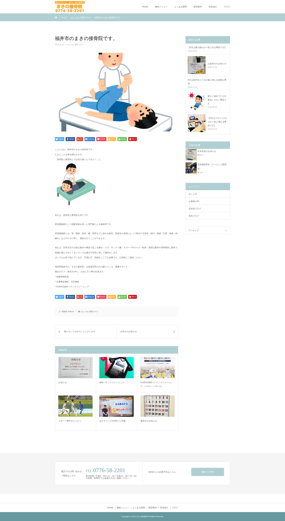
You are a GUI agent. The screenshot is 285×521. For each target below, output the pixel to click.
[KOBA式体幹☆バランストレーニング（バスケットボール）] (157, 367)
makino (71, 311)
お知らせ (62, 382)
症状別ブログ (195, 208)
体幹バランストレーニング (111, 382)
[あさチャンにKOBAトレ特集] (116, 406)
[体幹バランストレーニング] (116, 367)
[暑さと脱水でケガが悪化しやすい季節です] (197, 101)
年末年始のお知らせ (206, 151)
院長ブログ (79, 45)
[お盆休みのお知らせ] (197, 65)
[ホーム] (56, 17)
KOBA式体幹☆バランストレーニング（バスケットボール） (156, 384)
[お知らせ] (75, 367)
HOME (145, 6)
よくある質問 (180, 6)
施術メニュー (161, 6)
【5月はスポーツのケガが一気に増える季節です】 (218, 122)
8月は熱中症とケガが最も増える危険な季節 (207, 82)
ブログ (227, 6)
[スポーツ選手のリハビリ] (75, 406)
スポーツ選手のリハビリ (69, 421)
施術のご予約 (207, 472)
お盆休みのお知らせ (217, 63)
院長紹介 (213, 6)
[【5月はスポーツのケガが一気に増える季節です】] (197, 123)
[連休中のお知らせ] (157, 406)
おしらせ (70, 45)
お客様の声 (194, 201)
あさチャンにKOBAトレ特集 (112, 421)
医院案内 (198, 6)
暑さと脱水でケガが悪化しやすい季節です (217, 100)
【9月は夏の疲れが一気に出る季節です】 (207, 47)
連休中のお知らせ (148, 421)
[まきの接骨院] (70, 7)
